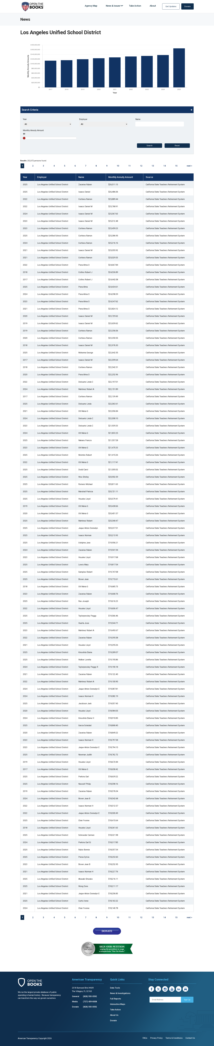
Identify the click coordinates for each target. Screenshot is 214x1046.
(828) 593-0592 (90, 996)
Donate (187, 6)
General (75, 996)
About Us (114, 1015)
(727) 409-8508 (90, 1001)
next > (189, 166)
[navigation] (120, 6)
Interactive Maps (117, 1004)
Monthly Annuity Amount (33, 130)
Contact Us (190, 1038)
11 (129, 166)
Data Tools (115, 988)
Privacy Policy (156, 1038)
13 (153, 166)
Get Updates (170, 6)
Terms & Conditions (174, 1038)
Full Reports (115, 999)
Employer (83, 119)
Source (149, 177)
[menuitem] (91, 6)
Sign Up (187, 1000)
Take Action (115, 1009)
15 (176, 166)
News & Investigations (120, 993)
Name (137, 119)
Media (75, 1001)
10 (118, 166)
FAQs (145, 1038)
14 (164, 166)
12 (141, 166)
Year (25, 119)
